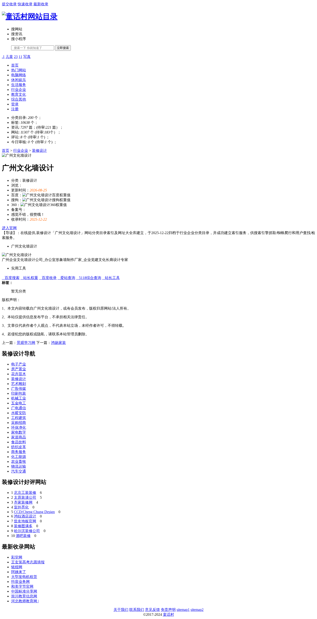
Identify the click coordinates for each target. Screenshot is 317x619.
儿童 (9, 57)
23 (16, 57)
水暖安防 (18, 413)
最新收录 (40, 4)
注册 (15, 109)
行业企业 (18, 90)
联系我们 (136, 610)
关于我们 (120, 610)
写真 (27, 57)
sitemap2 (197, 610)
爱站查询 (66, 278)
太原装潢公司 (25, 497)
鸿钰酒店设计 (25, 516)
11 (20, 57)
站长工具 (111, 278)
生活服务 (18, 85)
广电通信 (18, 408)
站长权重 (29, 278)
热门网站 (18, 70)
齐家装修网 (23, 502)
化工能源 (18, 457)
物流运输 (18, 466)
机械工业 (18, 398)
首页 (15, 65)
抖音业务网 (20, 582)
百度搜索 (10, 278)
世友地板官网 (25, 521)
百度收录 (48, 278)
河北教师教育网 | (25, 601)
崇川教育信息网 (24, 596)
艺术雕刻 (18, 384)
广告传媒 (18, 388)
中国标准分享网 (24, 591)
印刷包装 (18, 393)
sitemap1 (183, 610)
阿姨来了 (18, 572)
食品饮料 (18, 442)
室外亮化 (21, 507)
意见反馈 (152, 610)
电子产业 (18, 364)
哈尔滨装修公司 (27, 531)
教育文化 (18, 94)
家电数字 (18, 432)
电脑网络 (18, 75)
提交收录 (9, 4)
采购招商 (18, 423)
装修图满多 (23, 526)
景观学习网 (26, 343)
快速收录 (25, 4)
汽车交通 (18, 471)
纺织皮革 (18, 447)
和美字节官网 (22, 586)
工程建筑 (18, 418)
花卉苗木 (18, 374)
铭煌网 (16, 567)
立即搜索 (63, 48)
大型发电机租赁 (24, 577)
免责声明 (168, 610)
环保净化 (18, 427)
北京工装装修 (25, 493)
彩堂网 (16, 557)
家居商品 (18, 437)
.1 (3, 57)
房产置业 (18, 369)
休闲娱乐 (18, 80)
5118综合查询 (88, 278)
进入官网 (9, 228)
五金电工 (18, 403)
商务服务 (18, 452)
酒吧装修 (23, 536)
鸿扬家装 (58, 343)
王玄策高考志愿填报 (28, 562)
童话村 (168, 614)
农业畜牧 (18, 461)
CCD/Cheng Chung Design (34, 512)
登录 (15, 104)
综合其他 (18, 99)
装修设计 (39, 150)
